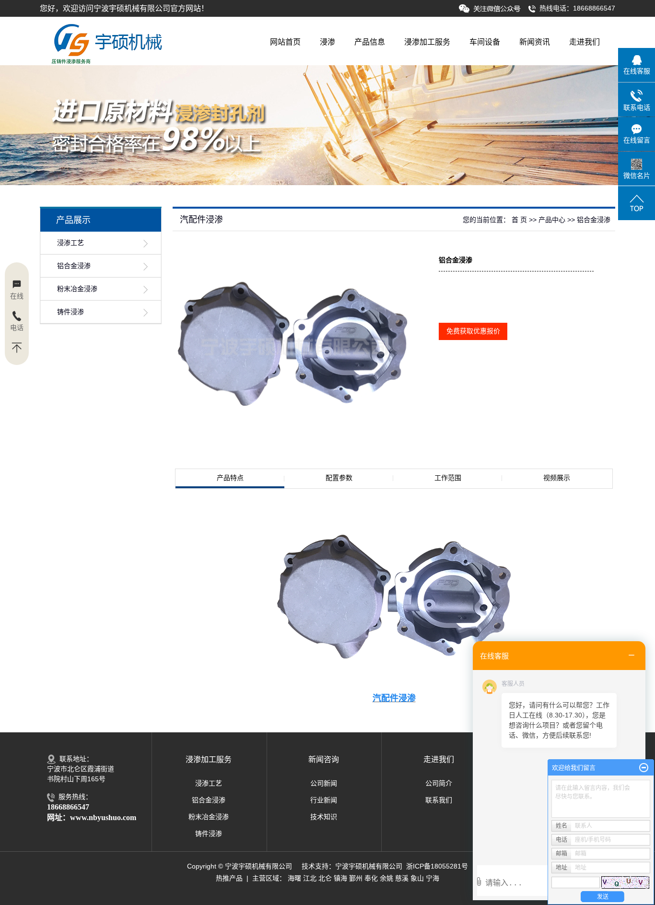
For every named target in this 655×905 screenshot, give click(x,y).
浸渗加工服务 (427, 42)
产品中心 (551, 219)
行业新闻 (323, 800)
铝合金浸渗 (74, 266)
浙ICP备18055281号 (437, 866)
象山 (417, 878)
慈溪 (402, 878)
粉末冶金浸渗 (77, 289)
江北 (309, 878)
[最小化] (643, 768)
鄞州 (356, 878)
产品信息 (369, 42)
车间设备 (484, 42)
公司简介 (438, 783)
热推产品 (229, 878)
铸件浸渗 (70, 312)
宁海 (432, 878)
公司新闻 (323, 783)
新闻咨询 (323, 759)
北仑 (325, 878)
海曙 (294, 878)
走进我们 (584, 42)
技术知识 (323, 817)
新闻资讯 (534, 42)
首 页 (519, 219)
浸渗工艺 (70, 243)
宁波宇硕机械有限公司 (368, 866)
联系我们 (438, 800)
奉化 (371, 878)
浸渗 (327, 42)
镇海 (340, 878)
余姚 (386, 878)
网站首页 (285, 42)
